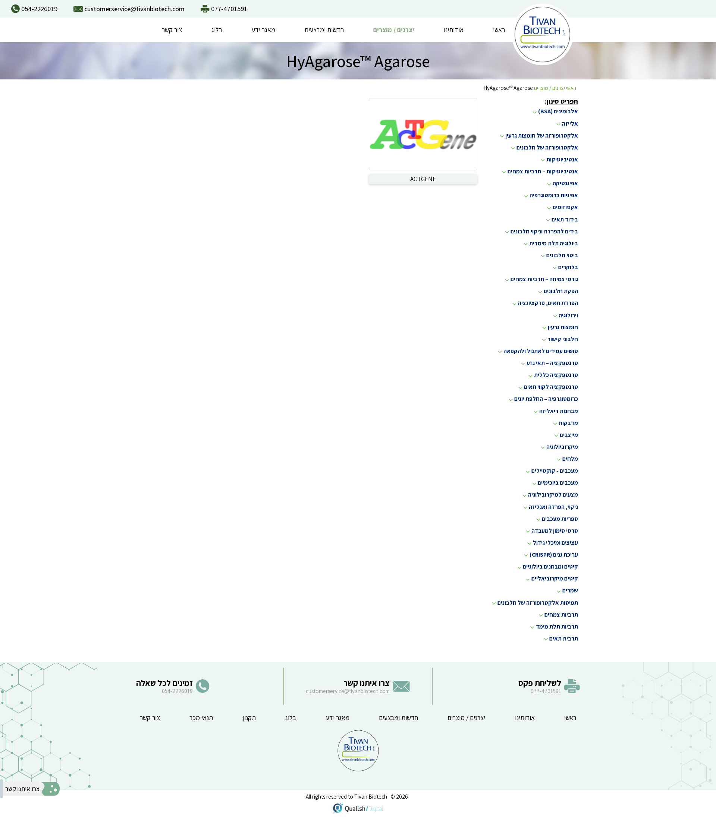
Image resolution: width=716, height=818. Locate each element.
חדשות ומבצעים (324, 29)
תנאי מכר (201, 717)
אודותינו (454, 29)
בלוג (216, 29)
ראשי (499, 29)
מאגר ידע (263, 29)
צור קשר (172, 29)
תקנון (249, 717)
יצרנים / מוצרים (393, 29)
